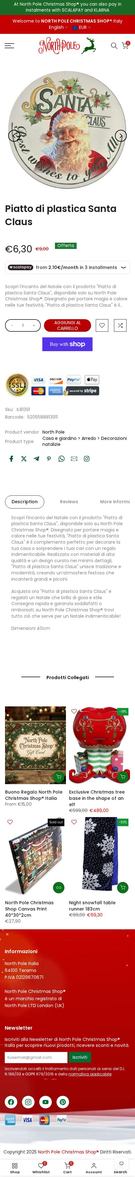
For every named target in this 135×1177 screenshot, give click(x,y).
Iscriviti (80, 1057)
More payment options (67, 359)
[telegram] (36, 458)
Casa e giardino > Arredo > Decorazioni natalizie (84, 441)
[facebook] (11, 458)
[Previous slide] (14, 136)
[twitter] (24, 458)
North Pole (53, 432)
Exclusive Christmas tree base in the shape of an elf (97, 798)
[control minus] (11, 325)
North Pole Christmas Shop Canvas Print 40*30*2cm (29, 909)
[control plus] (35, 325)
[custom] (86, 458)
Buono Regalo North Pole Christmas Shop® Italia (33, 795)
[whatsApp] (61, 458)
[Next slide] (121, 136)
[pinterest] (49, 458)
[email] (74, 458)
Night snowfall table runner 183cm (92, 906)
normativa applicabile (89, 1074)
